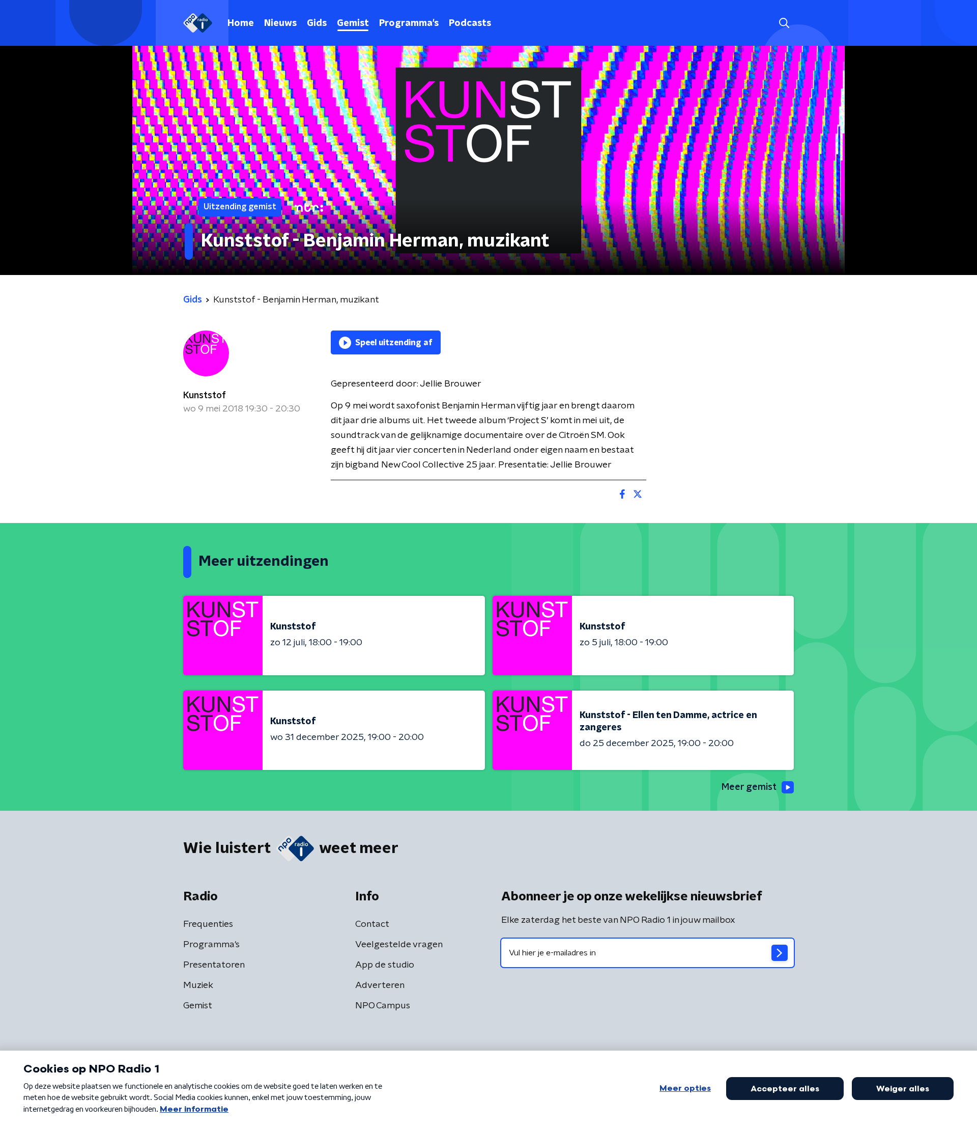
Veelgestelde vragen (399, 944)
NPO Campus (382, 1005)
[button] (784, 23)
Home (240, 23)
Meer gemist (749, 787)
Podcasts (470, 23)
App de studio (384, 965)
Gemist (353, 23)
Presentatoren (214, 965)
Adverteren (380, 985)
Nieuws (280, 23)
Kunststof (204, 395)
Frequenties (208, 924)
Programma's (409, 23)
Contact (372, 924)
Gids (317, 23)
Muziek (198, 985)
